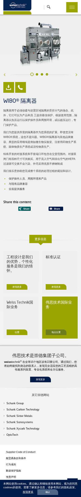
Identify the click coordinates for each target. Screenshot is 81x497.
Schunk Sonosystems (19, 422)
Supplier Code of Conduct (20, 452)
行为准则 (11, 464)
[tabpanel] (40, 45)
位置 (17, 332)
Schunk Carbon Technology (22, 409)
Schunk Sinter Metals (19, 415)
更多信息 (40, 239)
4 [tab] (47, 74)
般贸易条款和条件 (16, 458)
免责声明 (11, 476)
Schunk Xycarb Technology (22, 428)
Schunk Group (15, 403)
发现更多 (17, 287)
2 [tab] (37, 74)
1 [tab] (32, 74)
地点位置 (56, 332)
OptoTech (12, 434)
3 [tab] (42, 74)
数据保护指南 (13, 470)
